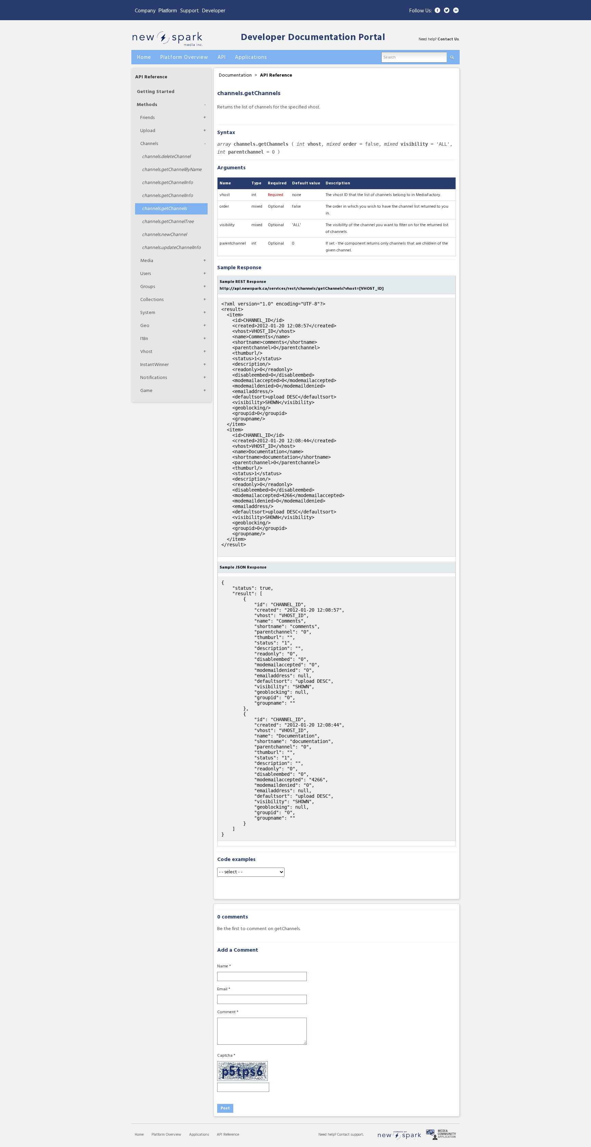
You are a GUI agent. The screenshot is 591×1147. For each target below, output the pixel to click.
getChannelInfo (167, 183)
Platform (167, 10)
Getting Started (155, 92)
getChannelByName (171, 170)
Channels (149, 144)
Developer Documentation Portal (313, 37)
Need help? (327, 1135)
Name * (224, 966)
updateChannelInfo (171, 248)
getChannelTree (168, 222)
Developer (213, 11)
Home (139, 1135)
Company (145, 11)
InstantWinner (154, 365)
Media (146, 261)
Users (145, 274)
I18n (144, 339)
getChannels (164, 209)
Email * (223, 989)
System (147, 313)
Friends (147, 118)
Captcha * (226, 1055)
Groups (147, 287)
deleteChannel (166, 157)
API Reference (151, 77)
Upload (147, 131)
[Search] (452, 56)
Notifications (153, 378)
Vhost (146, 352)
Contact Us (448, 39)
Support (189, 11)
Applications (199, 1135)
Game (146, 391)
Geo (144, 326)
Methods (147, 105)
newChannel (164, 235)
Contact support (350, 1135)
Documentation (235, 75)
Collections (151, 300)
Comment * (227, 1012)
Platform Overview (166, 1135)
